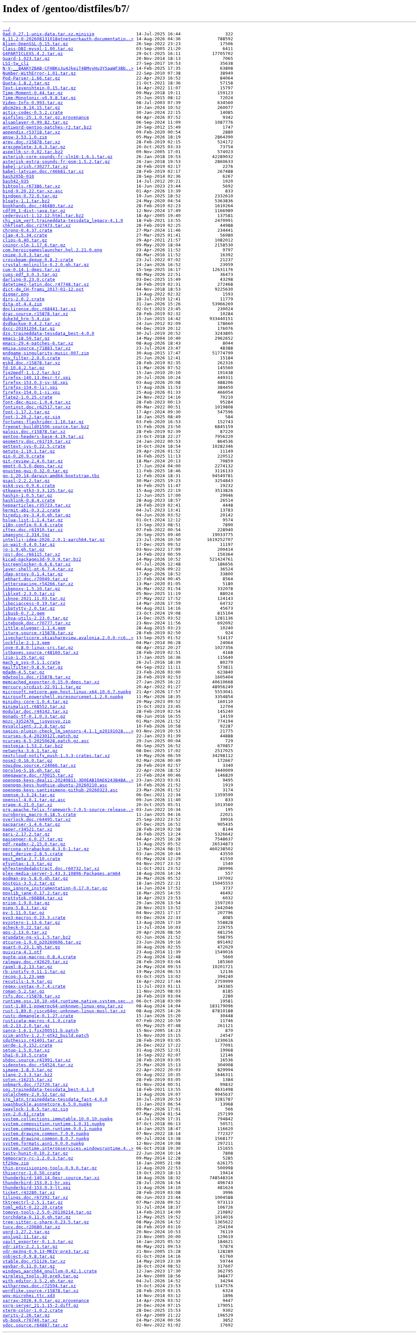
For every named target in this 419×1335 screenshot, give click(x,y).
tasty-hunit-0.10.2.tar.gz (35, 1153)
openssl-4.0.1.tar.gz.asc (34, 799)
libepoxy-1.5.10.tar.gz (31, 588)
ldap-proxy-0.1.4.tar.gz (33, 573)
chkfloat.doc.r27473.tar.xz (37, 225)
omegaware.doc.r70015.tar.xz (38, 775)
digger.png (16, 294)
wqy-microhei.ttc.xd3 (29, 1295)
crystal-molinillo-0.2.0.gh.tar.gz (46, 264)
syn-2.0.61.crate (24, 1113)
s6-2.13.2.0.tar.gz (26, 1025)
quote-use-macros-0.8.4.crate (39, 956)
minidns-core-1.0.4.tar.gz (35, 701)
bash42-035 (16, 181)
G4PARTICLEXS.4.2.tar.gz (33, 53)
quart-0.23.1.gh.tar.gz (31, 947)
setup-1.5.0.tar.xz (26, 1050)
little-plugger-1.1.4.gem (34, 627)
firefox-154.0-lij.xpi (30, 387)
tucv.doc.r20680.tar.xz (31, 1226)
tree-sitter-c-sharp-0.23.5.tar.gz (46, 1221)
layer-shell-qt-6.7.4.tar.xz (38, 569)
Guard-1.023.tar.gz (26, 58)
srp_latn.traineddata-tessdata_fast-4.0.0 (55, 1099)
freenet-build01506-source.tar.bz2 (46, 426)
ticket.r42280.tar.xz (29, 1192)
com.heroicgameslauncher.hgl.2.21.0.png (52, 249)
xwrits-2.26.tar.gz (26, 1315)
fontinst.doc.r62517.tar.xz (37, 407)
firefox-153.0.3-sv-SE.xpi (35, 382)
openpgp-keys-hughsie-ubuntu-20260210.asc (55, 785)
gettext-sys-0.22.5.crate (34, 446)
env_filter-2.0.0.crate (31, 357)
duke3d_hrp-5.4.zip (26, 318)
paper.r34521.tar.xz (27, 829)
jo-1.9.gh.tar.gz (24, 549)
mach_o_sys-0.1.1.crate (31, 662)
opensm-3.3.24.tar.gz (29, 794)
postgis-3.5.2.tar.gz (29, 883)
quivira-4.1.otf (22, 951)
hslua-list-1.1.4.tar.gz (33, 519)
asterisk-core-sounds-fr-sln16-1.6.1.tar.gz (58, 156)
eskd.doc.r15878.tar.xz (31, 362)
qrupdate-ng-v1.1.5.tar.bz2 (37, 937)
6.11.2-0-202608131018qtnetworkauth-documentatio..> (68, 38)
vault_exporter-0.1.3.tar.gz (38, 1241)
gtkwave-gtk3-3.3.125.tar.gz (38, 490)
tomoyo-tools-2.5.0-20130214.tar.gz (47, 1212)
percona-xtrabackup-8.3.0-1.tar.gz (46, 848)
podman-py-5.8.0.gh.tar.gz (35, 878)
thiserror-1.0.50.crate (31, 1172)
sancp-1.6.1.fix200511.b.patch (41, 1030)
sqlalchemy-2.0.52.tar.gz (34, 1094)
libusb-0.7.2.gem (24, 613)
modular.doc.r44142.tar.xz (35, 711)
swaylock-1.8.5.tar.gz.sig (35, 1109)
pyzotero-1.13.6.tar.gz (31, 922)
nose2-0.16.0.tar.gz (27, 760)
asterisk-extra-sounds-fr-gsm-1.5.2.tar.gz (56, 161)
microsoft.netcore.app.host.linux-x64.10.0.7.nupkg (67, 691)
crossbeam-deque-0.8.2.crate (38, 259)
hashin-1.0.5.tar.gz (27, 495)
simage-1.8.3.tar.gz (27, 1069)
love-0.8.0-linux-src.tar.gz (38, 647)
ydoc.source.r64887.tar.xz (35, 1325)
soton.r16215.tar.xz (27, 1079)
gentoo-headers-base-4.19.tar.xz (43, 436)
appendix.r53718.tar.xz (31, 132)
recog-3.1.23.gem (24, 976)
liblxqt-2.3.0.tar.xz (29, 593)
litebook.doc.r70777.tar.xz (37, 623)
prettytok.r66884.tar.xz (33, 897)
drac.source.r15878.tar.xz (35, 313)
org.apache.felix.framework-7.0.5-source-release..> (68, 809)
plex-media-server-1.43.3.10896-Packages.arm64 (61, 873)
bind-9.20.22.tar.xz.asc (33, 191)
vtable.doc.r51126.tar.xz (34, 1261)
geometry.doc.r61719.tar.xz (37, 441)
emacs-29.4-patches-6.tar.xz (38, 343)
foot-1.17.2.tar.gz (26, 411)
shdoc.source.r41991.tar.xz (37, 1059)
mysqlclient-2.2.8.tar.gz (34, 726)
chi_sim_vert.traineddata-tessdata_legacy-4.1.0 (63, 220)
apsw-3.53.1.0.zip (25, 137)
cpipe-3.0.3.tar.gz (26, 254)
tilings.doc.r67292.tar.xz (35, 1197)
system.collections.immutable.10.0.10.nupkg (58, 1118)
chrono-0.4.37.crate (27, 230)
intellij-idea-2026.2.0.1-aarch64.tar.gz (54, 539)
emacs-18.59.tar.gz (26, 338)
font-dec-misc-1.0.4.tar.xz (37, 402)
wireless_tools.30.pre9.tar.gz (41, 1275)
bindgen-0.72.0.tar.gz (30, 195)
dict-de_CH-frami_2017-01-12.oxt (43, 289)
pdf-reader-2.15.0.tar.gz (34, 843)
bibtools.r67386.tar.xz (31, 186)
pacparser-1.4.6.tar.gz (31, 824)
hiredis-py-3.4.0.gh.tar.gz (37, 515)
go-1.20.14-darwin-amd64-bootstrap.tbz (51, 475)
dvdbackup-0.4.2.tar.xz (31, 323)
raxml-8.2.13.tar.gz (27, 966)
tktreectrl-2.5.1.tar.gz (33, 1202)
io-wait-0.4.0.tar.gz (29, 544)
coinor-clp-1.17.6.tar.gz (34, 245)
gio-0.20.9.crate (24, 456)
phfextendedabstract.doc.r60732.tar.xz (51, 868)
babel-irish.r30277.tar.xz (35, 166)
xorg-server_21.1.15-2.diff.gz (41, 1305)
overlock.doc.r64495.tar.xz (37, 819)
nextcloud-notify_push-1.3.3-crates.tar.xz (56, 755)
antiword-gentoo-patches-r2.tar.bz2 (47, 127)
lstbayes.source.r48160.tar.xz (41, 652)
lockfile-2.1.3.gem (26, 642)
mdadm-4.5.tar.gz (24, 672)
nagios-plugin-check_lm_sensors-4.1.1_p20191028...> (68, 731)
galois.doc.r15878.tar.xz (34, 431)
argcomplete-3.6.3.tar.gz (34, 146)
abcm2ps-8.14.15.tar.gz (31, 107)
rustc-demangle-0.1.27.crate (38, 1015)
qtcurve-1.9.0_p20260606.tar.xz (42, 942)
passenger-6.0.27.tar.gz (33, 839)
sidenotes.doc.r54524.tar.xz (38, 1064)
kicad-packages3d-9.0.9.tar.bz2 (42, 559)
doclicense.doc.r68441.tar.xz (39, 308)
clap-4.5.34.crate (25, 235)
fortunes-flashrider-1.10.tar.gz (43, 421)
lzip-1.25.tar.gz (24, 657)
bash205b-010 (18, 176)
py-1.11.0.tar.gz (24, 912)
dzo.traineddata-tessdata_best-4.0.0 (48, 333)
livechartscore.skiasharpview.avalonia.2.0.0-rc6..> (68, 637)
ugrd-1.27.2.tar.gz (26, 1231)
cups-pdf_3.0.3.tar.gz (30, 274)
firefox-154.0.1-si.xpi (31, 392)
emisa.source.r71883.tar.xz (37, 348)
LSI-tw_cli (16, 63)
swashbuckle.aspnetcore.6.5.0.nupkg (47, 1104)
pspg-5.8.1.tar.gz (25, 907)
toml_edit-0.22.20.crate (33, 1207)
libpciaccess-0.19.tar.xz (34, 603)
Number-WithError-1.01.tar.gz (39, 73)
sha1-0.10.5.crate (25, 1055)
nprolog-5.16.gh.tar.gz (31, 770)
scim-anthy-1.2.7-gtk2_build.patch (46, 1035)
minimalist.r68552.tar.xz (34, 706)
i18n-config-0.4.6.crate (33, 524)
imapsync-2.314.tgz (26, 534)
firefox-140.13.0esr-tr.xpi (37, 377)
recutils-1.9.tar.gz (27, 981)
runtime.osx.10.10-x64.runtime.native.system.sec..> (68, 1001)
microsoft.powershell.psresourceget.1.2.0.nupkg (63, 696)
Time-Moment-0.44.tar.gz (33, 92)
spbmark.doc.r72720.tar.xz (35, 1084)
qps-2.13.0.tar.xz (25, 932)
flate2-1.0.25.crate (27, 397)
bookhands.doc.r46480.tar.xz (38, 205)
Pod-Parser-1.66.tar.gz (31, 78)
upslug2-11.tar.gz (25, 1236)
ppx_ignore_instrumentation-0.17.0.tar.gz (55, 888)
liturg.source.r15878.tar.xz (38, 632)
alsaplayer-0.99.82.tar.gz (35, 122)
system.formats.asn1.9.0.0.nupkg (43, 1143)
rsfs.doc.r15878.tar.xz (31, 996)
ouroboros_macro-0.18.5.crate (39, 814)
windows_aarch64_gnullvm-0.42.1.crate (50, 1271)
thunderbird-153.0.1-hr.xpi (37, 1182)
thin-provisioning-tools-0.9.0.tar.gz (50, 1167)
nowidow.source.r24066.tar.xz (39, 765)
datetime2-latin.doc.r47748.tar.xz (46, 284)
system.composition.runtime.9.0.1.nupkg (52, 1128)
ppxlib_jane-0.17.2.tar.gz (35, 893)
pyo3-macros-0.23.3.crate (34, 917)
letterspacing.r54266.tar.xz (38, 583)
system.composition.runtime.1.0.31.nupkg (54, 1123)
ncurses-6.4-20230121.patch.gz (41, 735)
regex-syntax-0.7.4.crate (34, 986)
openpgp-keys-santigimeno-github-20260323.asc (60, 789)
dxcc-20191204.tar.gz (29, 328)
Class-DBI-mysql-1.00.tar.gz (38, 48)
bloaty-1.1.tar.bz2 (26, 200)
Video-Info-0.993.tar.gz (33, 102)
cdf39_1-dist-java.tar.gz (34, 210)
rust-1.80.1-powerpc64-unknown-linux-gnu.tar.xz (63, 1005)
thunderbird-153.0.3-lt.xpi (37, 1187)
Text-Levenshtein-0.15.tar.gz (39, 87)
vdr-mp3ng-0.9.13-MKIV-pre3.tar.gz (46, 1251)
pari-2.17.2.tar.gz (26, 834)
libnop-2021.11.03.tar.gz (34, 598)
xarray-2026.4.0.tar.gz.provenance (46, 1300)
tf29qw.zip (16, 1163)
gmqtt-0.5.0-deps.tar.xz (33, 465)
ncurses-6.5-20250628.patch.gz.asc (46, 740)
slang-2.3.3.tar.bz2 (27, 1074)
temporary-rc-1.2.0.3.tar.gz (38, 1158)
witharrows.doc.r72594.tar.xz (39, 1285)
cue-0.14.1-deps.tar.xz (31, 269)
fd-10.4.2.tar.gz (24, 367)
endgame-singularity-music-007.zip (46, 353)
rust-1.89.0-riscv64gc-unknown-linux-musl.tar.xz (64, 1010)
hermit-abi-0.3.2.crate (31, 510)
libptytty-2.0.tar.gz (29, 608)
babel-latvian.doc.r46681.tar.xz (43, 171)
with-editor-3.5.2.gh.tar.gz (38, 1280)
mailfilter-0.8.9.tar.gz (33, 667)
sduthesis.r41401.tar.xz (33, 1040)
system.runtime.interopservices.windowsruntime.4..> (68, 1148)
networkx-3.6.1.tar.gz (30, 750)
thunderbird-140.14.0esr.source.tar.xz (51, 1177)
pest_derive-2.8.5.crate (33, 853)
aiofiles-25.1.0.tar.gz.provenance (46, 117)
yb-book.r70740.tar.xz (30, 1320)
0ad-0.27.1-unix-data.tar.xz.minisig (48, 33)
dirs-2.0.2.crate (24, 299)
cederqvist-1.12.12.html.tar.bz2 (43, 215)
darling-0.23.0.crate (29, 279)
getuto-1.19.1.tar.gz (29, 451)
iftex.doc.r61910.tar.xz (33, 529)
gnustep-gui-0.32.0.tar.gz (35, 470)
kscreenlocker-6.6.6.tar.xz (37, 564)
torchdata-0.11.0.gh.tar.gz (37, 1217)
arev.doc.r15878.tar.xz (31, 141)
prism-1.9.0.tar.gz (26, 902)
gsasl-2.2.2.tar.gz (26, 480)
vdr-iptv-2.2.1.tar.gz (30, 1246)
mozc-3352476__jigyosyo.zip (37, 721)
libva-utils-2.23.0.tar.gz (35, 618)
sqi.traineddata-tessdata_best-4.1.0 (48, 1089)
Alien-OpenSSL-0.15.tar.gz (35, 43)
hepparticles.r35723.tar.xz (37, 505)
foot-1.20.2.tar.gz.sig (31, 416)
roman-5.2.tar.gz (24, 991)
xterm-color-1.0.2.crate (33, 1310)
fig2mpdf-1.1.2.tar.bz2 (31, 372)
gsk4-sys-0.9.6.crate (29, 485)
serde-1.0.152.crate (27, 1045)
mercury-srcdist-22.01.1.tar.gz (42, 686)
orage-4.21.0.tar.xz (27, 804)
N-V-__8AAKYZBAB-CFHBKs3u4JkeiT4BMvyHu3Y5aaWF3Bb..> (68, 68)
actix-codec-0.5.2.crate (33, 112)
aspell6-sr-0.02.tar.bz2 (33, 151)
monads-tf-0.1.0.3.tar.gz (34, 716)
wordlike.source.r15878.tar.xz (41, 1290)
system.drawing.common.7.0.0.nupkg (46, 1133)
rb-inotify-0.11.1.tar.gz (34, 971)
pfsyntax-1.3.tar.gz (27, 863)
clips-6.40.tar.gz (25, 240)
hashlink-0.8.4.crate (29, 500)
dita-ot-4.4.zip (22, 303)
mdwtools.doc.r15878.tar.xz (37, 677)
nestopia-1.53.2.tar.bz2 (33, 745)
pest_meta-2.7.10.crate (31, 858)
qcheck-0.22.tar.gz (26, 927)
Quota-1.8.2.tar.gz (26, 83)
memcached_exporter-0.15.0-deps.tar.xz (51, 681)
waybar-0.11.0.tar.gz (29, 1266)
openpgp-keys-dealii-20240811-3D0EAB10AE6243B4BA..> (68, 780)
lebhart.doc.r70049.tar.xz (35, 578)
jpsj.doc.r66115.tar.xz (31, 554)
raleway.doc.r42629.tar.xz (35, 961)
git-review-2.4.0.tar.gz (33, 461)
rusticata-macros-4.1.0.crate (39, 1020)
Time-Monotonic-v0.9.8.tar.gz (39, 97)
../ (6, 29)
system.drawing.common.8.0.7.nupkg (46, 1138)
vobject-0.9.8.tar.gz (29, 1256)
